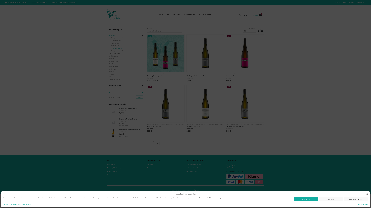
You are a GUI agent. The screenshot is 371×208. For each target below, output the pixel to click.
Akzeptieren (306, 199)
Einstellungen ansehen (356, 199)
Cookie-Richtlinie (7, 204)
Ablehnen (331, 199)
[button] (367, 194)
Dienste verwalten (363, 204)
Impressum (29, 204)
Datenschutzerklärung (19, 204)
